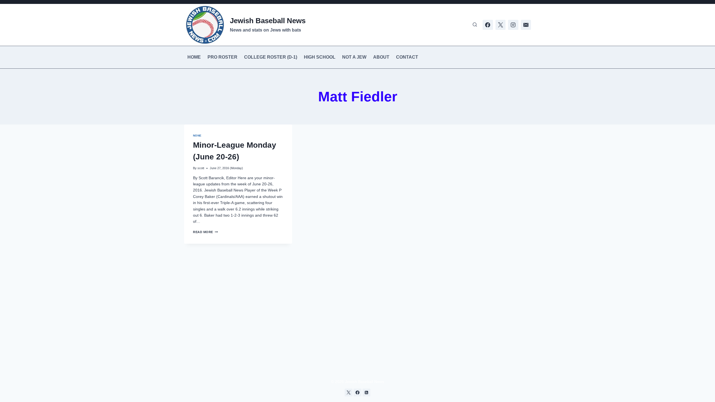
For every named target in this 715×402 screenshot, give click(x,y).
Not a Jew (354, 57)
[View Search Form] (475, 25)
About (381, 57)
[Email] (526, 25)
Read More (205, 232)
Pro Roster (222, 57)
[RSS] (366, 392)
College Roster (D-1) (270, 57)
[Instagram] (513, 25)
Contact (407, 57)
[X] (500, 25)
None (197, 135)
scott (200, 168)
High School (319, 57)
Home (194, 57)
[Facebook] (488, 25)
